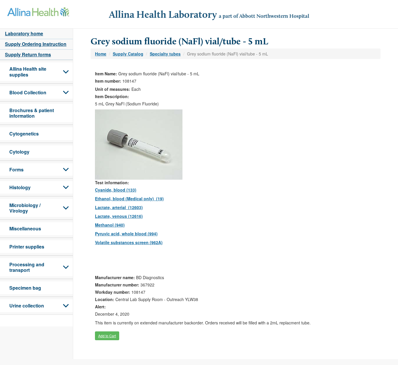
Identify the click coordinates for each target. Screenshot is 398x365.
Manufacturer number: (117, 285)
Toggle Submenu (66, 71)
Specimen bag (25, 287)
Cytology (19, 151)
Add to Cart (107, 335)
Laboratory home (24, 33)
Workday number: (112, 292)
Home (100, 54)
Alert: (100, 307)
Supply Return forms (28, 54)
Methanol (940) (110, 225)
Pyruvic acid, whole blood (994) (126, 234)
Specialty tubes (165, 54)
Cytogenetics (24, 133)
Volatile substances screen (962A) (129, 242)
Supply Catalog (128, 54)
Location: (104, 299)
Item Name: (106, 74)
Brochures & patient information (31, 113)
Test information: (112, 182)
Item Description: (112, 96)
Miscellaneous (25, 228)
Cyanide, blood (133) (115, 190)
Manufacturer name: (115, 277)
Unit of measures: (112, 89)
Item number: (108, 81)
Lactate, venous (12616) (119, 216)
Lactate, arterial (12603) (119, 207)
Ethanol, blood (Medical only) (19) (129, 198)
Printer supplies (26, 246)
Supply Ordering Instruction (35, 44)
